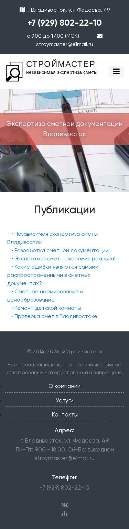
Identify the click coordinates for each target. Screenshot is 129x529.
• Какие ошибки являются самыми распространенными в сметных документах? (52, 274)
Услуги (65, 400)
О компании (64, 386)
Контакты (65, 414)
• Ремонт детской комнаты (46, 308)
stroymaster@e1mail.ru (65, 458)
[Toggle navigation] (116, 71)
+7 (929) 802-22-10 (65, 22)
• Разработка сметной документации (60, 250)
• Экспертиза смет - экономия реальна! (63, 258)
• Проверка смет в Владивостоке (54, 316)
